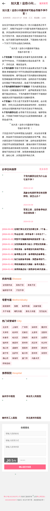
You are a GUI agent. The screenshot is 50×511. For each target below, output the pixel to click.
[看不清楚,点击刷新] (11, 460)
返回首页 (43, 3)
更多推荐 (43, 169)
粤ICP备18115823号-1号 (12, 496)
